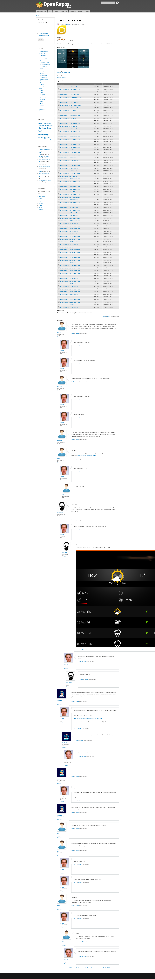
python (41, 137)
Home (37, 15)
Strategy (42, 105)
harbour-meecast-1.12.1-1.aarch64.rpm (70, 179)
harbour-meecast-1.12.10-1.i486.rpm (69, 223)
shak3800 (59, 700)
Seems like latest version (44, 166)
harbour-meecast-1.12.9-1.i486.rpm (69, 215)
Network (42, 70)
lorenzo (40, 205)
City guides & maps (44, 62)
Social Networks (44, 79)
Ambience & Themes (45, 59)
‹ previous (76, 967)
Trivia (41, 107)
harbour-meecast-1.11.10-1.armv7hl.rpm (70, 152)
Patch (40, 131)
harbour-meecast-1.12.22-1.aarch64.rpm (70, 305)
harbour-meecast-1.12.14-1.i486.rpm (69, 255)
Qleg (58, 458)
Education (42, 99)
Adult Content (43, 57)
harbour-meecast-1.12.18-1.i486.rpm (69, 278)
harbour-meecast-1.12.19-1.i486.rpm (69, 286)
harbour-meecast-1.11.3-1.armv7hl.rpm (70, 113)
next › (104, 967)
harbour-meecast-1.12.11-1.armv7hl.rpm (70, 234)
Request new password (44, 35)
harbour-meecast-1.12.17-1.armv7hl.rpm (70, 273)
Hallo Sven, (41, 177)
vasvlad (68, 24)
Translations (41, 109)
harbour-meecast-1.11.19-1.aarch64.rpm (70, 165)
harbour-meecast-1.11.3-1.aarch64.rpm (70, 115)
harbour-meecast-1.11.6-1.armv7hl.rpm (70, 129)
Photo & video (43, 75)
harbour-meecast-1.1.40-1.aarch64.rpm (70, 87)
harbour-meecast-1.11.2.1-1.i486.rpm (69, 102)
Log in (104, 316)
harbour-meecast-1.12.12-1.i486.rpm (69, 244)
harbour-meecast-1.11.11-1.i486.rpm (69, 158)
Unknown (42, 84)
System (41, 83)
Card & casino (43, 98)
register (108, 316)
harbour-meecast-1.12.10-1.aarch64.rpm (70, 228)
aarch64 (40, 123)
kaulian (40, 207)
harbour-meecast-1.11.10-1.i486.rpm (69, 150)
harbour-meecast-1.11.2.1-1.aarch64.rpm (70, 108)
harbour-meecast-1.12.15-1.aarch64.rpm (70, 268)
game (39, 125)
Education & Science (45, 64)
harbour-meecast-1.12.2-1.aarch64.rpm (70, 189)
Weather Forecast (61, 77)
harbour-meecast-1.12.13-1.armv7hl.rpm (70, 249)
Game (41, 90)
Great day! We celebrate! (44, 163)
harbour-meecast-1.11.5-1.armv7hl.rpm (70, 121)
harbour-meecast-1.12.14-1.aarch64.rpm (70, 260)
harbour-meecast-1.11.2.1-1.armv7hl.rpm (70, 105)
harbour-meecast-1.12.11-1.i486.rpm (69, 231)
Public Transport (44, 77)
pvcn (58, 833)
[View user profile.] (61, 330)
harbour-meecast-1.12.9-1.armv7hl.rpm (70, 218)
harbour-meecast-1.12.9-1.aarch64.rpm (70, 221)
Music (41, 68)
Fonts (40, 111)
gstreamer (44, 125)
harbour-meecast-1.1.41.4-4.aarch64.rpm (70, 100)
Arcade (41, 96)
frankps (40, 200)
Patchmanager (43, 134)
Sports (41, 81)
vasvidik (59, 386)
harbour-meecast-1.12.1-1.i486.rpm (69, 176)
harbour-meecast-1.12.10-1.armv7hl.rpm (70, 226)
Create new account (43, 33)
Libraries (41, 112)
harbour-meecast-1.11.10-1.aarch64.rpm (70, 155)
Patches (42, 73)
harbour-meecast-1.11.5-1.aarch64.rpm (70, 123)
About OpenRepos (41, 11)
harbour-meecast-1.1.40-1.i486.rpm (69, 92)
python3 (47, 137)
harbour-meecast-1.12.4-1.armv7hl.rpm (70, 194)
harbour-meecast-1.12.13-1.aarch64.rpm (70, 252)
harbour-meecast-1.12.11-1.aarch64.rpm (70, 236)
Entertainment (43, 66)
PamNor (59, 440)
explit (40, 202)
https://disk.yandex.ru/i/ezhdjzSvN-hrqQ (87, 455)
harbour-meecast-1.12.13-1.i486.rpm (69, 247)
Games (40, 88)
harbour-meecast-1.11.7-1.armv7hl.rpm (70, 137)
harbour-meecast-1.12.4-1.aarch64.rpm (70, 197)
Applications (42, 53)
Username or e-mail (42, 22)
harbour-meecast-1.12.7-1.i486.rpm (69, 207)
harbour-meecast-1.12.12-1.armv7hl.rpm (70, 242)
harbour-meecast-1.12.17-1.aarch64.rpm (70, 270)
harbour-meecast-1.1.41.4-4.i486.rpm (69, 94)
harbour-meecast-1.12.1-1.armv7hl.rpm (70, 181)
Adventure (42, 94)
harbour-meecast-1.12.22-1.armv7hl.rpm (70, 302)
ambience (47, 123)
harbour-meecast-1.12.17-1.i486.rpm (69, 276)
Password (40, 28)
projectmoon (42, 196)
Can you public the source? (45, 180)
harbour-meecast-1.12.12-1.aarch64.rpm (70, 239)
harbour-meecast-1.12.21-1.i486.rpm (69, 294)
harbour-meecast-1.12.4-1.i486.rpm (69, 192)
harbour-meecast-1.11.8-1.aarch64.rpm (70, 147)
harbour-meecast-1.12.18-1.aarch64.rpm (70, 284)
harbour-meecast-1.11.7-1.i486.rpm (69, 134)
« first (70, 967)
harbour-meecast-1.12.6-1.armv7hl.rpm (70, 202)
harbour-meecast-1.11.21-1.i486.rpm (69, 168)
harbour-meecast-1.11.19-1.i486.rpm (69, 160)
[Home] (53, 5)
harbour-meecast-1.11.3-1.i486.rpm (69, 110)
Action (41, 92)
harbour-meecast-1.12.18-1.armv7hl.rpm (70, 281)
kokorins (41, 203)
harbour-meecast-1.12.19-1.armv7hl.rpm (70, 289)
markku (59, 332)
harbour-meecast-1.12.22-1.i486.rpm (69, 307)
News (50, 11)
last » (108, 967)
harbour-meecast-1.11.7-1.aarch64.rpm (70, 139)
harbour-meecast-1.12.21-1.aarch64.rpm (70, 299)
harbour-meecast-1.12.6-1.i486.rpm (69, 200)
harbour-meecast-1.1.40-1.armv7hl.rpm (70, 89)
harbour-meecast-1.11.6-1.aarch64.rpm (70, 131)
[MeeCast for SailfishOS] (62, 69)
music (50, 128)
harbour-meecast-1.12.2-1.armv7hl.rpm (70, 186)
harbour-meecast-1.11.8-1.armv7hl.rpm (70, 144)
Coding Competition (43, 51)
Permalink (59, 336)
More (51, 139)
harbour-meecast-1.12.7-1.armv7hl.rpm (70, 210)
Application (42, 55)
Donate (80, 11)
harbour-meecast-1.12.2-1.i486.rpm (69, 184)
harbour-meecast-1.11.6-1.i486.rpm (69, 126)
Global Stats (73, 11)
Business (42, 60)
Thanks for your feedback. (44, 149)
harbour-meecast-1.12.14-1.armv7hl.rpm (70, 257)
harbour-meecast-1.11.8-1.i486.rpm (69, 142)
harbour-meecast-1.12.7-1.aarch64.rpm (70, 213)
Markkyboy (60, 512)
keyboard (43, 127)
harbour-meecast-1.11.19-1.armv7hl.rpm (70, 163)
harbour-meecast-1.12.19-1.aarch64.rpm (70, 291)
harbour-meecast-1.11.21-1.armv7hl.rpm (70, 171)
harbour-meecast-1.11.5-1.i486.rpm (69, 118)
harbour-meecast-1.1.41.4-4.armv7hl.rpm (70, 97)
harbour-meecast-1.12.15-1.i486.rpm (69, 263)
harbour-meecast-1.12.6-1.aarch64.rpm (70, 205)
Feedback (86, 11)
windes (40, 198)
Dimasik (41, 209)
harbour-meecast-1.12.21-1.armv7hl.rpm (70, 297)
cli (50, 123)
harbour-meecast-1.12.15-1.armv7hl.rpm (70, 265)
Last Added (64, 11)
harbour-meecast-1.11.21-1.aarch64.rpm (70, 173)
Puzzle (41, 101)
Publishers (56, 11)
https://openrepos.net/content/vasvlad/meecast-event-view (88, 718)
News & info (43, 72)
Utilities (42, 86)
